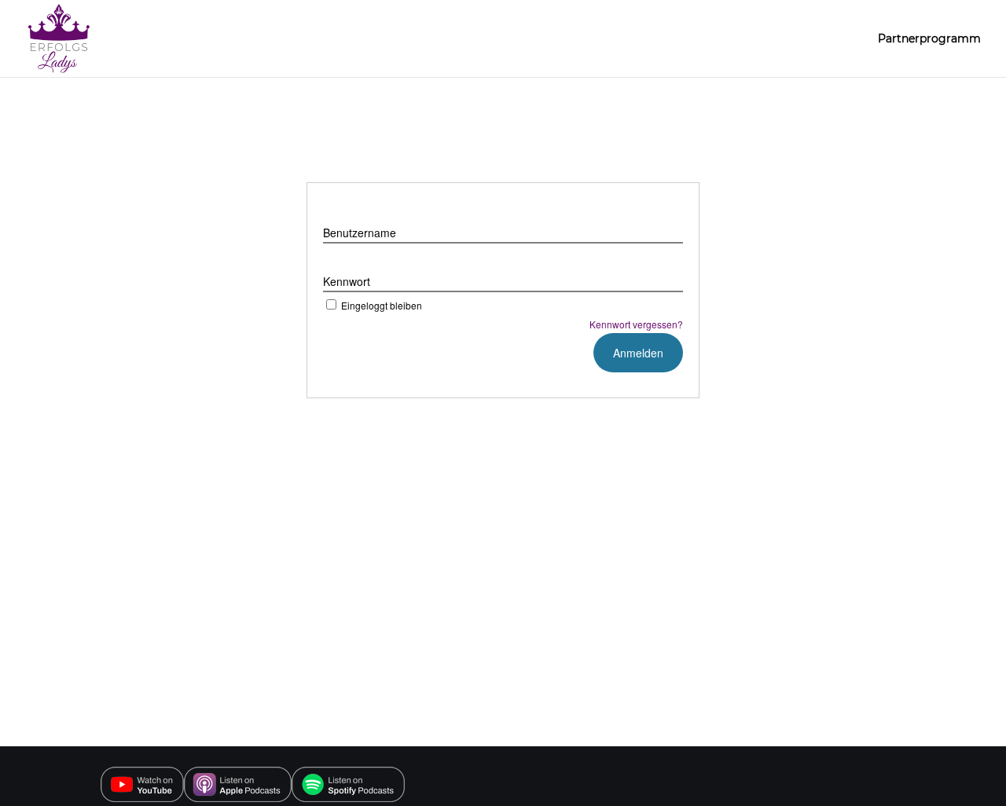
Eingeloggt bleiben (381, 305)
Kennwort (346, 281)
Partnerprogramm (929, 39)
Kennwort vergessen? (636, 324)
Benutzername (359, 232)
